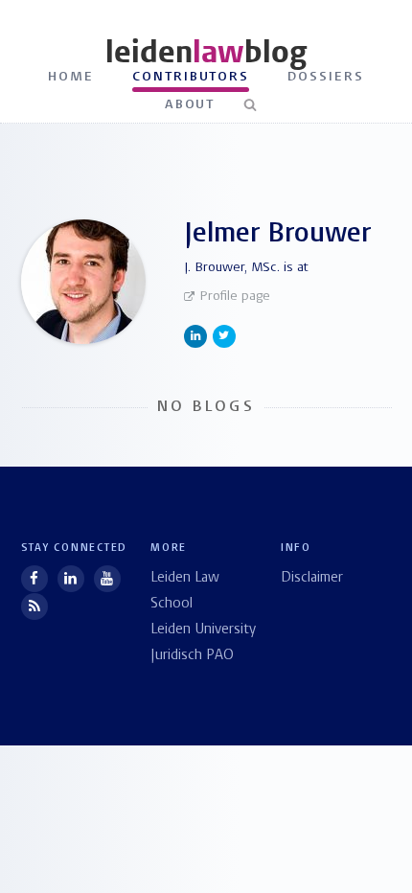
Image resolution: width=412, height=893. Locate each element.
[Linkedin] (70, 578)
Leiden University (203, 630)
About (190, 105)
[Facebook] (34, 578)
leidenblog (206, 52)
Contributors (191, 77)
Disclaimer (312, 578)
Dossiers (325, 77)
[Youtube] (107, 578)
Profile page (234, 296)
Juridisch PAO (192, 656)
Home (71, 77)
